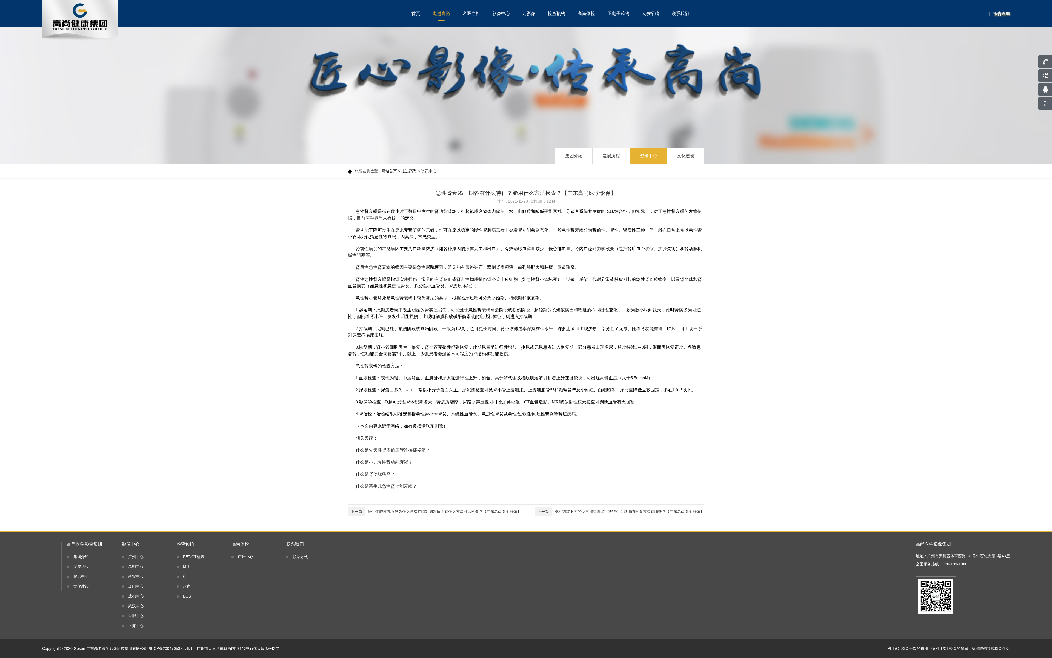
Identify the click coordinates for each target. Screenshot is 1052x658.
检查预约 (556, 13)
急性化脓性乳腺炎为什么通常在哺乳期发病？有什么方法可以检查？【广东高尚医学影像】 (436, 511)
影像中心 (501, 13)
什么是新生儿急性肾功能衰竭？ (386, 486)
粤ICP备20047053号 (166, 648)
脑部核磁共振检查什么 (990, 648)
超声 (187, 586)
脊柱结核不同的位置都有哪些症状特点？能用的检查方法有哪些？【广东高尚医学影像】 (621, 511)
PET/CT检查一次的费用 (908, 648)
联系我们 (680, 13)
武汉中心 (136, 606)
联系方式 (300, 557)
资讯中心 (648, 156)
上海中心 (136, 626)
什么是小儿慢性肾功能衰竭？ (384, 462)
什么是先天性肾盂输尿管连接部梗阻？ (393, 450)
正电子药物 (618, 13)
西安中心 (136, 576)
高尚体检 (586, 13)
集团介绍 (574, 156)
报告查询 (1001, 13)
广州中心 (136, 557)
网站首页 (389, 171)
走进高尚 (441, 13)
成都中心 (136, 596)
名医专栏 (471, 13)
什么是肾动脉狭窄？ (375, 474)
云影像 (528, 13)
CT (185, 576)
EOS (187, 596)
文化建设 (685, 156)
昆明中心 (136, 566)
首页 (415, 13)
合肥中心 (136, 616)
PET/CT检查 (193, 557)
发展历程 (611, 156)
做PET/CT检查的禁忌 (949, 648)
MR (186, 566)
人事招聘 (650, 13)
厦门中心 (136, 586)
